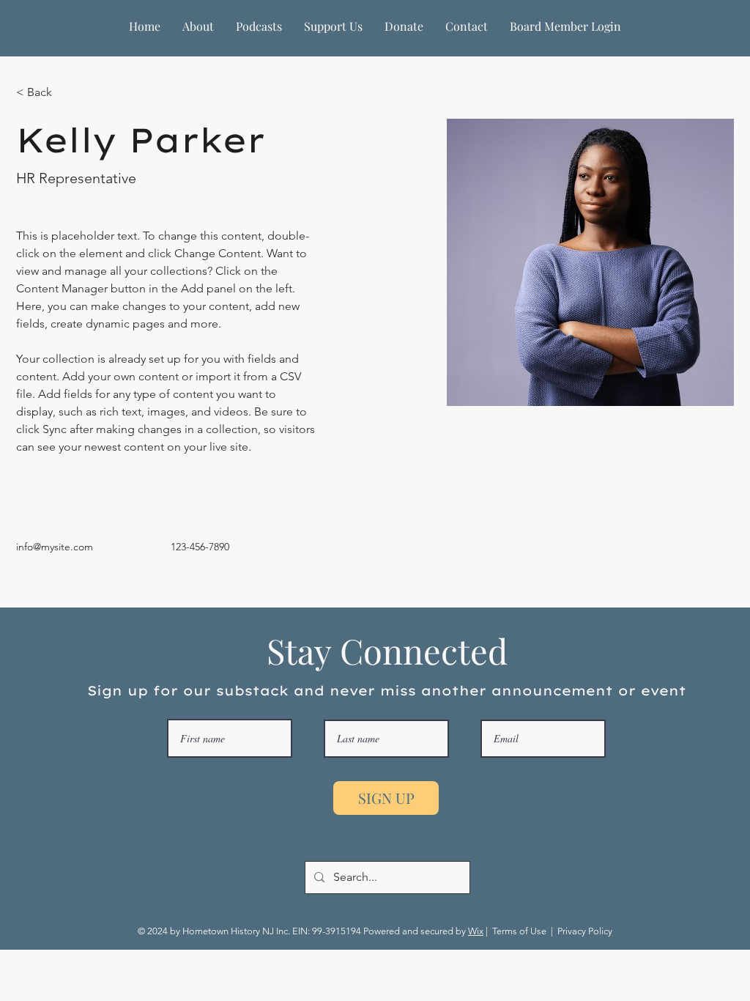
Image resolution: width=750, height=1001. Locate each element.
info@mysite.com (54, 546)
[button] (198, 26)
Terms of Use (519, 931)
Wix (475, 931)
